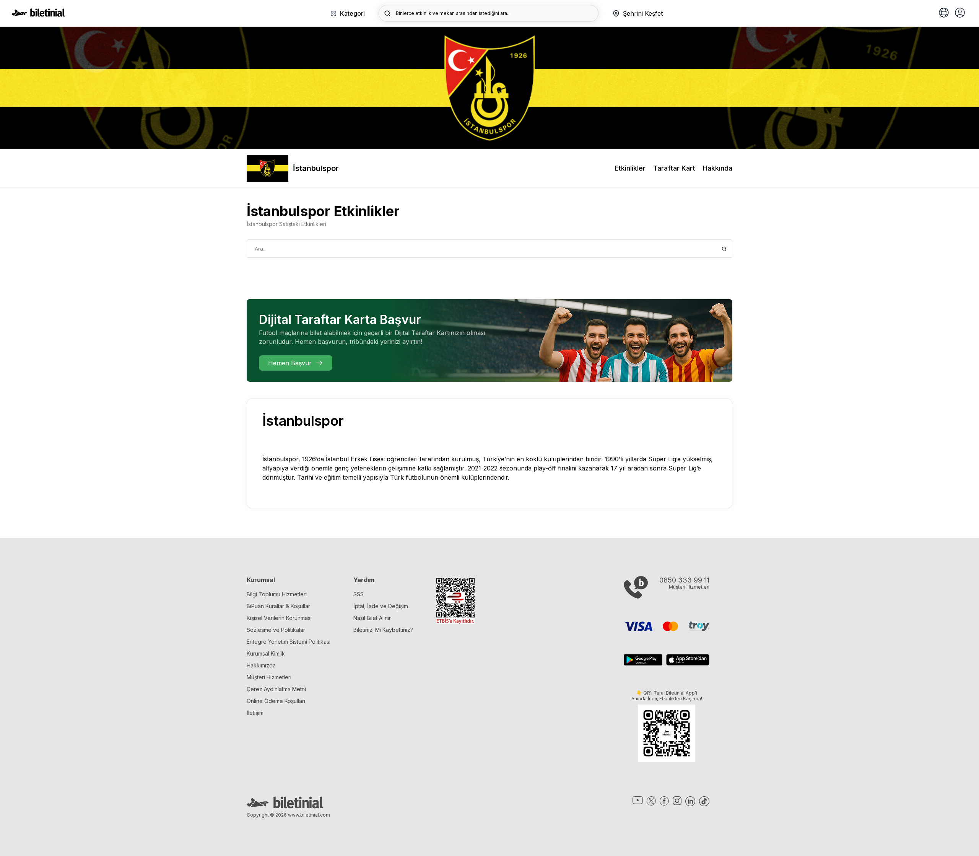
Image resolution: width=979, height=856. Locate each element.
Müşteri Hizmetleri (269, 677)
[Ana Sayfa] (38, 14)
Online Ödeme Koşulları (276, 701)
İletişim (255, 713)
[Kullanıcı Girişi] (960, 13)
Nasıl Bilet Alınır (372, 618)
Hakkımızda (261, 665)
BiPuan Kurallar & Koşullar (278, 606)
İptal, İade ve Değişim (380, 606)
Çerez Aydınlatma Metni (276, 689)
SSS (358, 594)
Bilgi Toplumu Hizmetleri (277, 594)
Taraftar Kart (674, 168)
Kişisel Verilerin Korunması (279, 618)
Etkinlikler (630, 168)
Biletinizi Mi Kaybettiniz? (383, 630)
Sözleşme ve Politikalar (276, 630)
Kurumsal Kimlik (266, 653)
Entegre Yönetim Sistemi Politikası (288, 641)
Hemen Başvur (290, 363)
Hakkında (717, 168)
